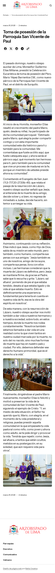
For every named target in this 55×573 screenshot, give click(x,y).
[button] (4, 5)
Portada (6, 15)
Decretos (7, 549)
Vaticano (7, 560)
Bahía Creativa (31, 568)
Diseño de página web (12, 568)
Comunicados (10, 554)
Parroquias (8, 543)
